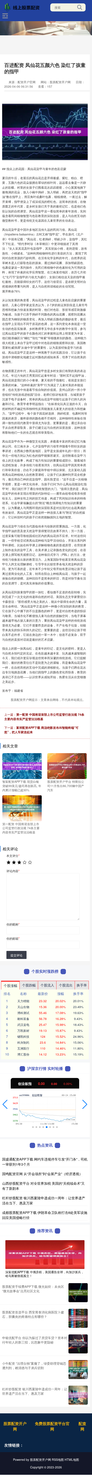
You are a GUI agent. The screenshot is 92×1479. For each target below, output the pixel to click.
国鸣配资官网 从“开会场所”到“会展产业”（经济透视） (42, 1173)
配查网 (82, 1426)
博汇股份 (23, 1054)
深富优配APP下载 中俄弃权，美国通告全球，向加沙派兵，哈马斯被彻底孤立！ (44, 1274)
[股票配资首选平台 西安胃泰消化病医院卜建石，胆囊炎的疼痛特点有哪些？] (78, 1318)
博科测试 (23, 1013)
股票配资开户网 (15, 1426)
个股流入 (47, 985)
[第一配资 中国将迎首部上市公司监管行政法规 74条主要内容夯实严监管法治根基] (22, 808)
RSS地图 (58, 1459)
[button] (5, 1104)
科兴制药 (23, 1042)
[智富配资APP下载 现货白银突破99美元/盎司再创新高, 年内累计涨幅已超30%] (22, 766)
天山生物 (23, 1007)
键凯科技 (23, 1036)
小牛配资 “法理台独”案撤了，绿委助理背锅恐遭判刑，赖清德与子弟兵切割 (34, 1365)
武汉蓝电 (23, 1024)
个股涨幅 (10, 985)
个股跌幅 (29, 985)
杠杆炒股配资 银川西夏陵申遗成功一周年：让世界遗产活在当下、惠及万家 (34, 1391)
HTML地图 (72, 1459)
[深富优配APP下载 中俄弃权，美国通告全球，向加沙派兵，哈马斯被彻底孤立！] (45, 1254)
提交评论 (16, 955)
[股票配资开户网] (23, 7)
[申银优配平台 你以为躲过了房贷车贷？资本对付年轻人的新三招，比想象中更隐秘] (78, 1343)
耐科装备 (23, 1019)
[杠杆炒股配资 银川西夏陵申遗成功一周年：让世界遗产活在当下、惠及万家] (78, 1395)
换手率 (82, 985)
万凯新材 (23, 1030)
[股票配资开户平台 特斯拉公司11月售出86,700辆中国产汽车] (67, 766)
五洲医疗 (23, 1048)
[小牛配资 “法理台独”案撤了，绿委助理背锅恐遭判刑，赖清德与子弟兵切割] (78, 1369)
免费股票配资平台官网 (52, 1426)
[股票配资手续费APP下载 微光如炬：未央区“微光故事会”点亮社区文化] (78, 1292)
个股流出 (66, 985)
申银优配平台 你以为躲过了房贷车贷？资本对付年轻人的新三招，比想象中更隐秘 (34, 1339)
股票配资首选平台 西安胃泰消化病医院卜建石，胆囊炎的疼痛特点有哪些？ (33, 1314)
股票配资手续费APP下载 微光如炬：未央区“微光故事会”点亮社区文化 (33, 1288)
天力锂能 (23, 1001)
